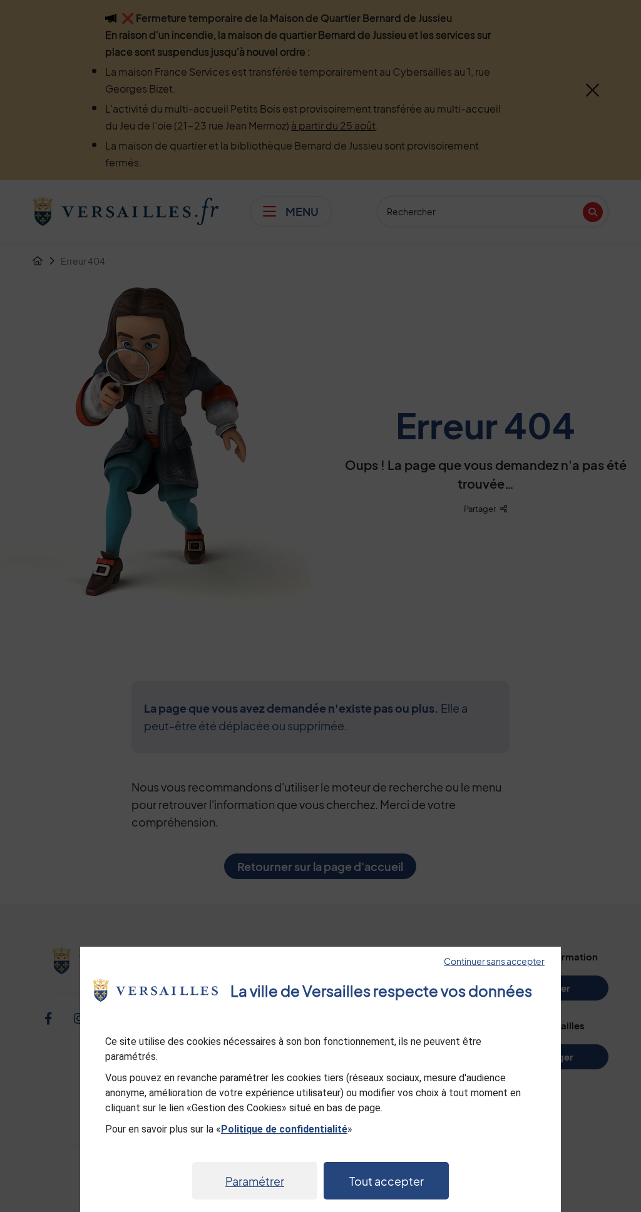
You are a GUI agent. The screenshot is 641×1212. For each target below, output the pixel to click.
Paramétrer (254, 1181)
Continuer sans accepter (494, 961)
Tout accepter (386, 1181)
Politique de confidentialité (284, 1129)
